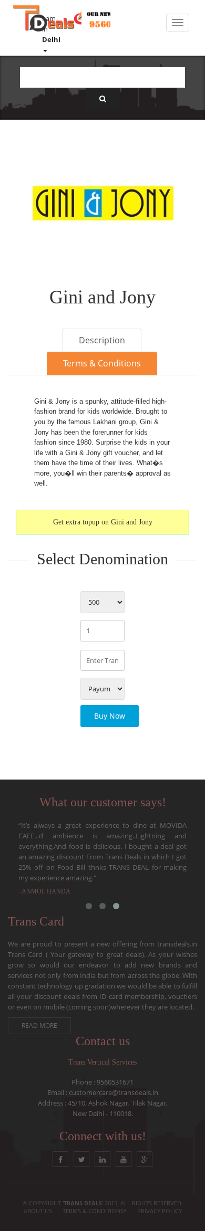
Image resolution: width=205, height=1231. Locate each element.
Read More (39, 1025)
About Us (38, 1211)
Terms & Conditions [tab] (102, 363)
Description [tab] (102, 340)
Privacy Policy (159, 1211)
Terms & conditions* (95, 1211)
